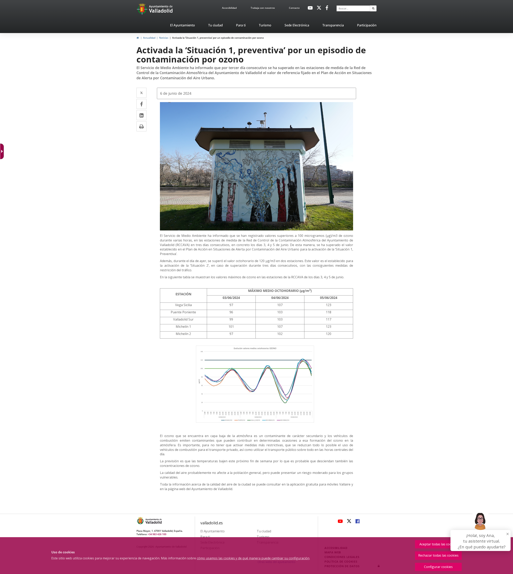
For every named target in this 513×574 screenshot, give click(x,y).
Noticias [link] (163, 37)
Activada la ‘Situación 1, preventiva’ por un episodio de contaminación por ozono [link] (218, 37)
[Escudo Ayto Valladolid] (140, 521)
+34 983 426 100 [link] (157, 534)
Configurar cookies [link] (438, 567)
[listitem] (182, 26)
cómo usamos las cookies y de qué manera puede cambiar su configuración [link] (253, 558)
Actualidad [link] (149, 37)
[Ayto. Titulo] (153, 521)
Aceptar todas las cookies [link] (438, 544)
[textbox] (353, 8)
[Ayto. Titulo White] (161, 9)
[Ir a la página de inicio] (142, 9)
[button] (373, 8)
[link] (229, 8)
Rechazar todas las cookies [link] (438, 555)
